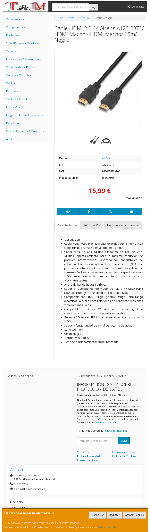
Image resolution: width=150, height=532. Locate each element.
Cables (10, 83)
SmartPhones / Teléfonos (23, 43)
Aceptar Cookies (134, 515)
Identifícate (137, 6)
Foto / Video (14, 107)
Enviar (124, 440)
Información (92, 225)
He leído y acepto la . (104, 430)
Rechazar (114, 515)
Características (68, 225)
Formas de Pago (87, 460)
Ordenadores (15, 19)
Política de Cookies (107, 527)
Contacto (83, 452)
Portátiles (12, 35)
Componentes (15, 27)
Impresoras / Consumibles (24, 59)
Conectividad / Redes (20, 67)
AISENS (106, 158)
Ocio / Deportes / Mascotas (25, 131)
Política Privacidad (88, 456)
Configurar (98, 515)
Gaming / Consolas (18, 75)
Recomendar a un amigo (123, 225)
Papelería (12, 123)
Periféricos (13, 91)
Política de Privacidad (106, 422)
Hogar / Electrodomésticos (24, 115)
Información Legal (123, 452)
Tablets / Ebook (17, 99)
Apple (10, 139)
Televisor (12, 51)
